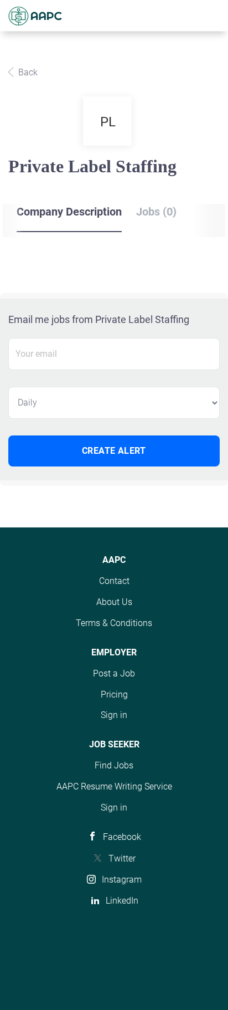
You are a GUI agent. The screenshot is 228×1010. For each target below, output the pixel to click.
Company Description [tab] (69, 211)
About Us (114, 602)
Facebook (122, 837)
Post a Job (114, 673)
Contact (114, 581)
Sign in (114, 715)
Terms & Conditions (114, 623)
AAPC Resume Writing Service (114, 786)
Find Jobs (114, 765)
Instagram (122, 879)
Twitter (122, 858)
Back (27, 72)
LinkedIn (122, 900)
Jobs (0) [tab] (156, 211)
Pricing (114, 694)
